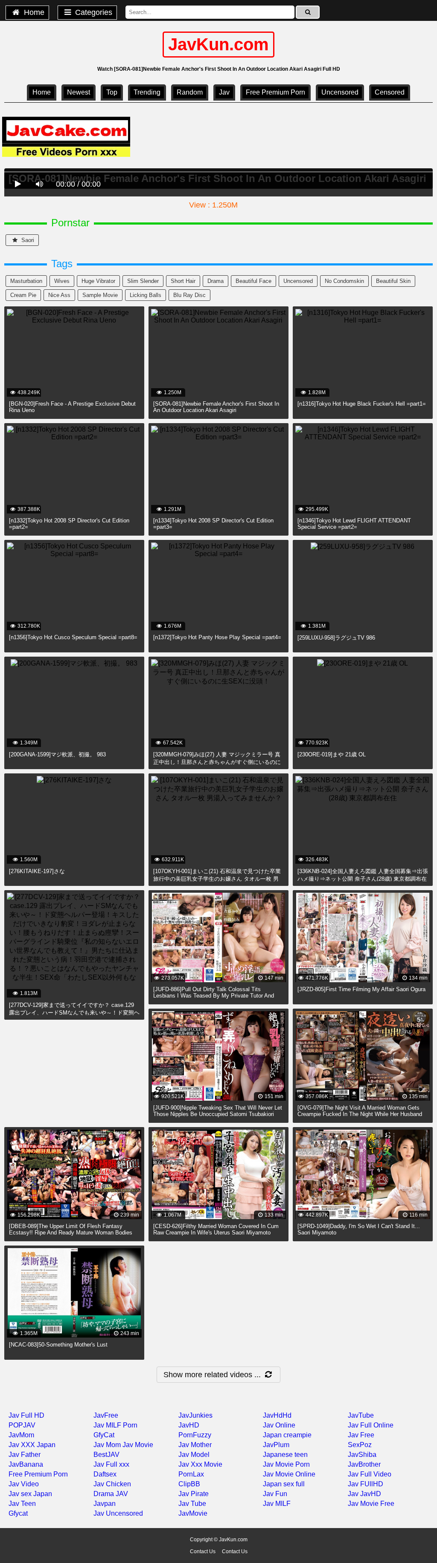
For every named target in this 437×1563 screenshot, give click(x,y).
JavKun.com (218, 44)
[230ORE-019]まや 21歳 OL (331, 754)
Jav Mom (107, 1444)
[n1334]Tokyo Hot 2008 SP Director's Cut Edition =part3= (213, 523)
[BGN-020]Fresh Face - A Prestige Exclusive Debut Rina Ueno (72, 407)
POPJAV (22, 1425)
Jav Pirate (193, 1493)
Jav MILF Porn (115, 1425)
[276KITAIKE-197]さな (37, 871)
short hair (183, 281)
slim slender (143, 281)
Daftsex (105, 1474)
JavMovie (192, 1513)
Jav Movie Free (371, 1503)
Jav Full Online (370, 1425)
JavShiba (362, 1454)
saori (27, 240)
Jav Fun (275, 1493)
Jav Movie (137, 1444)
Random (190, 92)
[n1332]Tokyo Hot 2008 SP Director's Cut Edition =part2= (69, 523)
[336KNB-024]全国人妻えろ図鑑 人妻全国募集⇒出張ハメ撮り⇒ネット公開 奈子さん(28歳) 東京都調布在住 (362, 879)
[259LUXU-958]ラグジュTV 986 (336, 637)
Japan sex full (284, 1484)
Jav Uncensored (118, 1513)
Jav (224, 92)
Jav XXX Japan (32, 1444)
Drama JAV (110, 1493)
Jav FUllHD (365, 1484)
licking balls (145, 295)
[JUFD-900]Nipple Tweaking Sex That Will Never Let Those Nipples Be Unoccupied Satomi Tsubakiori (217, 1110)
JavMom (21, 1435)
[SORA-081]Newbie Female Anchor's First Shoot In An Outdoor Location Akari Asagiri (216, 407)
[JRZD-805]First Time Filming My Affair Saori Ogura (361, 989)
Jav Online (279, 1425)
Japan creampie (287, 1435)
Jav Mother (195, 1444)
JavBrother (364, 1464)
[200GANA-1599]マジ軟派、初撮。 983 (57, 754)
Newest (78, 92)
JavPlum (276, 1444)
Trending (147, 92)
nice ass (59, 295)
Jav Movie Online (289, 1474)
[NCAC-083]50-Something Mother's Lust (58, 1344)
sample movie (100, 295)
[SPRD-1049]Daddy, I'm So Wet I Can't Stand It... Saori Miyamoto (358, 1229)
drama (215, 281)
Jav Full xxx (111, 1464)
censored (390, 92)
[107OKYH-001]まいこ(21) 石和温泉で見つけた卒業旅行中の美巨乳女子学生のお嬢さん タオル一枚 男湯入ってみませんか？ (217, 879)
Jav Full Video (369, 1474)
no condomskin (344, 281)
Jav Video (24, 1484)
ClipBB (189, 1484)
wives (62, 281)
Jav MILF (277, 1503)
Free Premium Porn (275, 92)
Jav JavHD (364, 1493)
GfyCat (103, 1435)
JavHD (188, 1425)
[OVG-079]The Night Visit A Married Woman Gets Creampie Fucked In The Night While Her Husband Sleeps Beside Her (359, 1114)
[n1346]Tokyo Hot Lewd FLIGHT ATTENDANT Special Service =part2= (354, 523)
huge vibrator (98, 281)
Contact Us (203, 1551)
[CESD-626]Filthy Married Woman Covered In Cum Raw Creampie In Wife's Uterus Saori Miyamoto (216, 1229)
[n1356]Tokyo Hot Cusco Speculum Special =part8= (73, 637)
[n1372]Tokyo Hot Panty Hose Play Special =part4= (217, 637)
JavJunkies (195, 1415)
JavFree (105, 1415)
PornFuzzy (194, 1435)
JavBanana (26, 1464)
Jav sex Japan (30, 1493)
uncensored (339, 92)
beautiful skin (393, 281)
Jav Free (361, 1435)
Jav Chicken (112, 1484)
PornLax (191, 1474)
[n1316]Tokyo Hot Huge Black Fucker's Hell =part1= (361, 404)
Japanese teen (285, 1454)
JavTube (361, 1415)
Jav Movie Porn (286, 1464)
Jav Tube (192, 1503)
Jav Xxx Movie (200, 1464)
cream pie (23, 295)
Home (33, 12)
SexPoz (360, 1444)
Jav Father (25, 1454)
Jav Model (194, 1454)
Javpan (104, 1503)
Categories (92, 12)
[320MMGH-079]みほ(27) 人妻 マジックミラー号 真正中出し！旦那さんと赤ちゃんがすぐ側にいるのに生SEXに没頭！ (217, 762)
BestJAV (106, 1454)
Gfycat (18, 1513)
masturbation (26, 281)
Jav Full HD (26, 1415)
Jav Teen (22, 1503)
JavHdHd (277, 1415)
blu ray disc (189, 295)
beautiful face (253, 281)
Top (111, 92)
